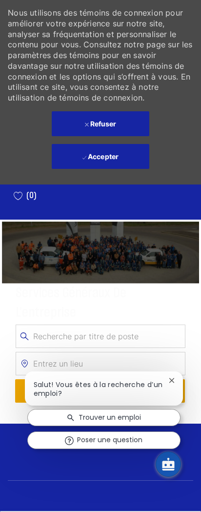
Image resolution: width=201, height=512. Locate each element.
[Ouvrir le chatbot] (168, 464)
